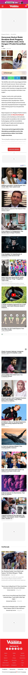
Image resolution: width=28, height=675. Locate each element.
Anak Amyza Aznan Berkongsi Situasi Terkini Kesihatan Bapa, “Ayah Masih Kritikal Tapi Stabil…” (14, 597)
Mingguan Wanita (5, 34)
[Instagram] (10, 649)
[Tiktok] (15, 649)
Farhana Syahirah (5, 574)
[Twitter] (13, 649)
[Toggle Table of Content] (22, 73)
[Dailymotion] (21, 649)
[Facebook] (7, 649)
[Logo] (14, 6)
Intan (4, 48)
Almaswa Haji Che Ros (11, 601)
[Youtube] (18, 649)
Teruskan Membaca (14, 149)
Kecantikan (13, 34)
